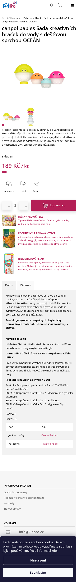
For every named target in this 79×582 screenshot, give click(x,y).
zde (54, 550)
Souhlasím (38, 573)
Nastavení (38, 560)
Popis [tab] (9, 285)
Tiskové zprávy (12, 508)
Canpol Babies (49, 435)
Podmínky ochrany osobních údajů (24, 497)
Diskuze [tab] (25, 285)
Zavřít (45, 193)
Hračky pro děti (50, 443)
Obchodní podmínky (15, 492)
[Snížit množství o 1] (7, 205)
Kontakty (9, 503)
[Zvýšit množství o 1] (23, 205)
